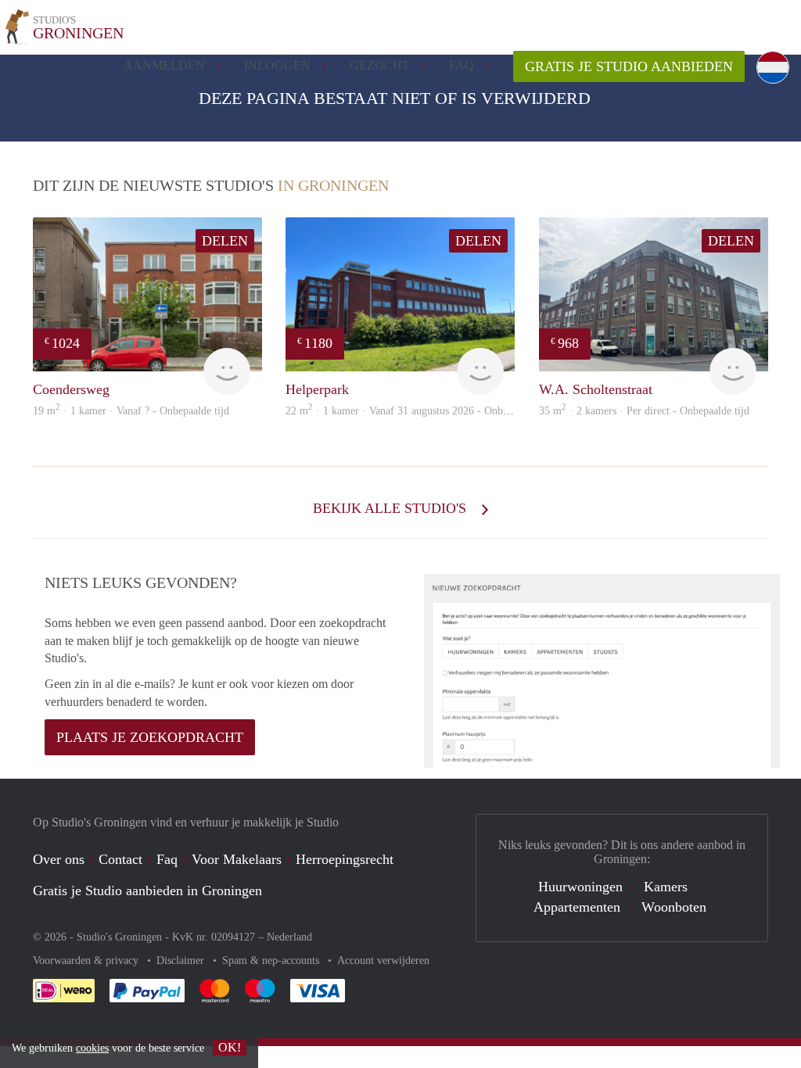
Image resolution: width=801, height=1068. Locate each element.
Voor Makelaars (237, 859)
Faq (167, 859)
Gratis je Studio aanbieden (629, 66)
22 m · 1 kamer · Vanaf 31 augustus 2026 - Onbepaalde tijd (420, 411)
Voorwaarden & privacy (87, 960)
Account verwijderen (383, 960)
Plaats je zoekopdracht (149, 737)
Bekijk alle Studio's (391, 508)
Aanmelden (164, 65)
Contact (120, 859)
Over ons (58, 859)
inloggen (277, 65)
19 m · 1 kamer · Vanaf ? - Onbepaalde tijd (131, 411)
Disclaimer (181, 960)
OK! (229, 1047)
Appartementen (576, 907)
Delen (225, 241)
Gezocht (380, 65)
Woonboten (673, 907)
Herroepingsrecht (344, 859)
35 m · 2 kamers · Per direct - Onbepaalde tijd (644, 411)
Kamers (666, 886)
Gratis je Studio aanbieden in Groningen (147, 890)
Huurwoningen (580, 886)
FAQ (461, 65)
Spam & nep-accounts (272, 960)
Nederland (289, 937)
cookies (92, 1048)
